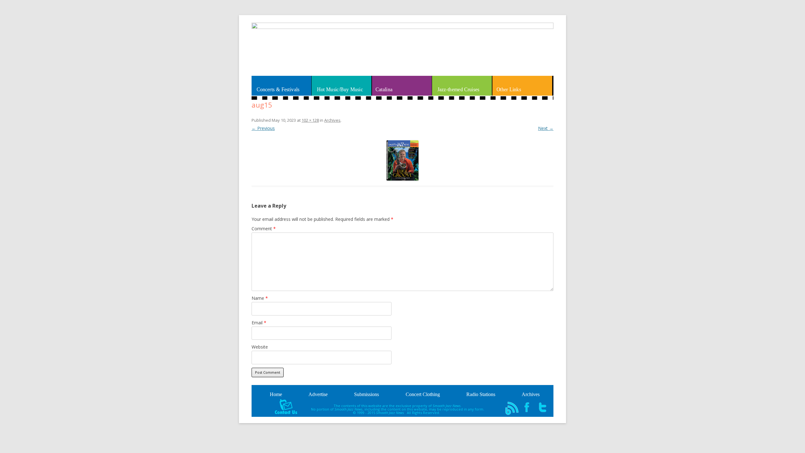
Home (276, 394)
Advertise (318, 394)
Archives (332, 120)
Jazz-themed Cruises (458, 89)
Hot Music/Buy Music (340, 89)
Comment (264, 229)
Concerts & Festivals (278, 89)
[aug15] (402, 160)
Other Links (509, 89)
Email (259, 323)
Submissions (366, 394)
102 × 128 (310, 120)
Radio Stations (480, 394)
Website (260, 347)
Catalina (383, 89)
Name (260, 298)
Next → (545, 128)
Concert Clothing (423, 394)
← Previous (263, 128)
